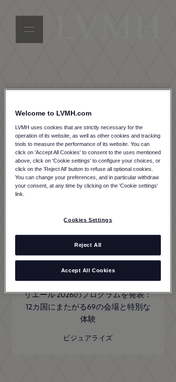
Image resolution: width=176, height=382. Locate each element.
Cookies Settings (88, 220)
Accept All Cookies (88, 270)
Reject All (88, 245)
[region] (88, 191)
